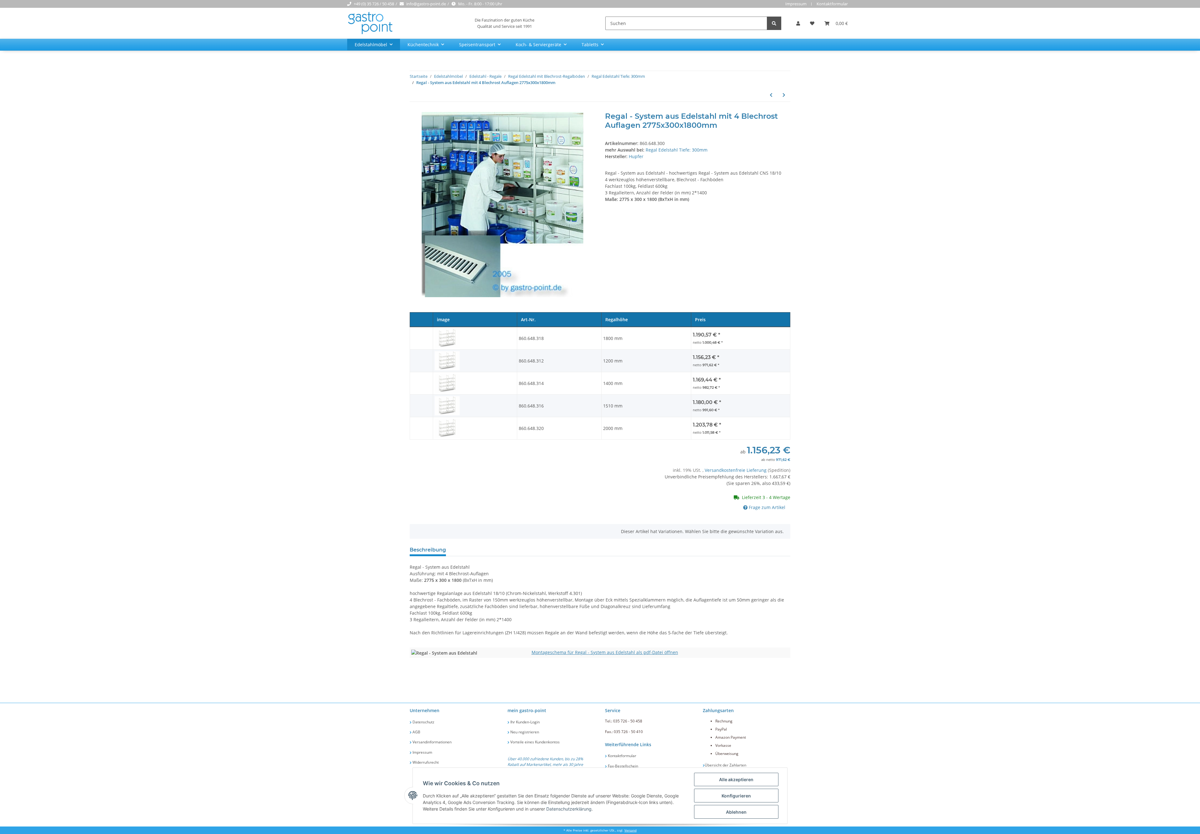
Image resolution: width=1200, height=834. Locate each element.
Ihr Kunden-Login (524, 722)
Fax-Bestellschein (622, 766)
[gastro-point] (370, 23)
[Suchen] (774, 23)
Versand (630, 830)
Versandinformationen (432, 742)
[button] (798, 23)
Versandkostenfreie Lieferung (736, 470)
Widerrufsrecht (425, 762)
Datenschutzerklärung (569, 809)
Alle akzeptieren (736, 779)
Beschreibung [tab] (428, 550)
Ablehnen (736, 812)
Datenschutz (423, 722)
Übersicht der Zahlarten (725, 765)
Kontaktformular (832, 4)
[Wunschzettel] (812, 23)
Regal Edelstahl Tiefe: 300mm (677, 150)
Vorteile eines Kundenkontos (534, 742)
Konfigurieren (736, 795)
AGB (416, 732)
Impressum (796, 4)
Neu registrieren (524, 732)
